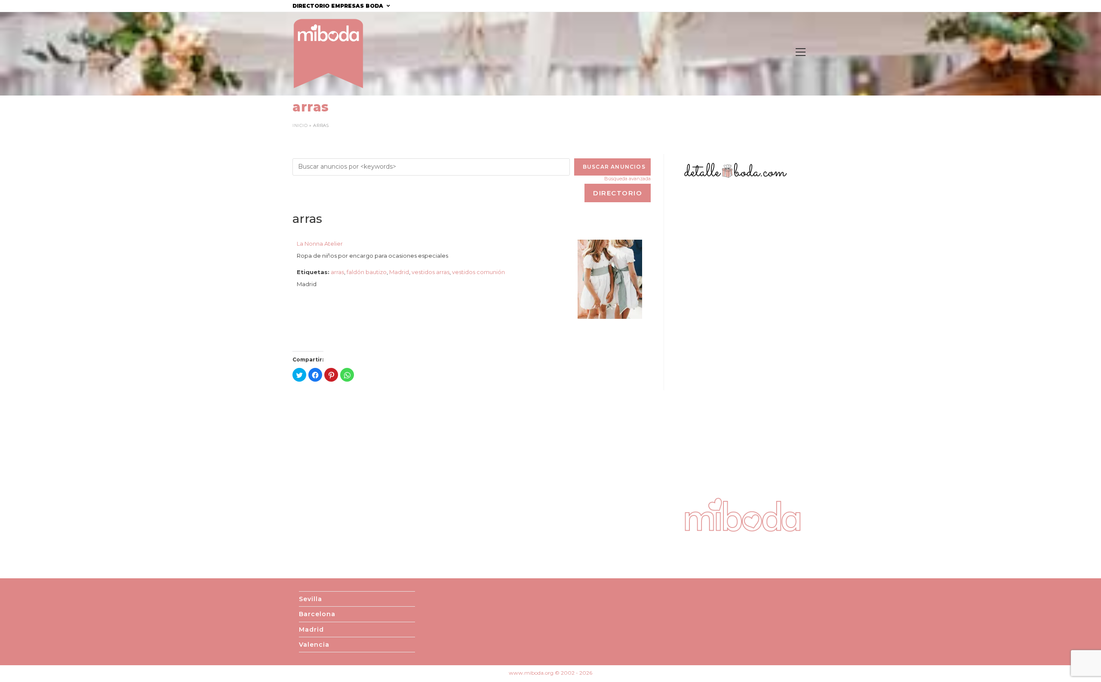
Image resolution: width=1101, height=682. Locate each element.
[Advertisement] (742, 337)
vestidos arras (430, 271)
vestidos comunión (478, 271)
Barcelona (317, 614)
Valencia (314, 644)
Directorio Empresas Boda (338, 6)
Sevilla (310, 599)
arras (337, 271)
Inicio (300, 125)
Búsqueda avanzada (627, 179)
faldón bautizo (367, 271)
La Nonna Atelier (320, 243)
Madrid (399, 271)
